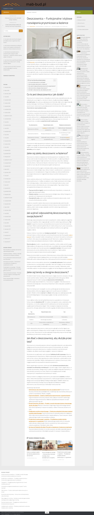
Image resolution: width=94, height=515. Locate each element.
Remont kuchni (81, 23)
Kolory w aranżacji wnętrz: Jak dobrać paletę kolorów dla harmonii (33, 453)
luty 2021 (7, 185)
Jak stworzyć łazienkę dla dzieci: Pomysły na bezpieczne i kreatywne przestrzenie (50, 427)
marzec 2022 (7, 144)
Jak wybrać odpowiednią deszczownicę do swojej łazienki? (42, 86)
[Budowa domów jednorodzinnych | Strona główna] (25, 3)
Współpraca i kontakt (8, 8)
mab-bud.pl (32, 26)
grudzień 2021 (8, 153)
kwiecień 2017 (8, 235)
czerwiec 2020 (8, 210)
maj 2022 (7, 137)
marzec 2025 (7, 112)
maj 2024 (7, 122)
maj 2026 (7, 96)
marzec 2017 (7, 238)
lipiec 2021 (7, 169)
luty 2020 (7, 222)
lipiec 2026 (7, 90)
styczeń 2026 (7, 106)
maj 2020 (7, 213)
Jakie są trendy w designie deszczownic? (38, 88)
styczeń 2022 (7, 150)
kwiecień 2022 (8, 141)
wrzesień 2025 (8, 109)
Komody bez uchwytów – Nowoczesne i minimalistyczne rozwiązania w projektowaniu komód (12, 263)
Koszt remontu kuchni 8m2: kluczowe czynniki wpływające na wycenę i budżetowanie (12, 68)
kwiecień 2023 (8, 131)
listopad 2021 (7, 156)
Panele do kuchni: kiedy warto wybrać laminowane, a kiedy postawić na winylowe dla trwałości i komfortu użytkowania (83, 89)
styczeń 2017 (7, 241)
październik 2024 (8, 115)
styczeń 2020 (7, 226)
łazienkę (32, 62)
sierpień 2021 (8, 166)
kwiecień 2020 (8, 216)
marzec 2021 (7, 182)
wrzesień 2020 (8, 200)
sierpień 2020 (8, 204)
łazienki (68, 137)
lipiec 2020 (7, 207)
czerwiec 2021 (8, 172)
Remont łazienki (81, 26)
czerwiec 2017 (8, 229)
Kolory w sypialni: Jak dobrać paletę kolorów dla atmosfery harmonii (83, 169)
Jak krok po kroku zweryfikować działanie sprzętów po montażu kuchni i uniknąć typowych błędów (12, 61)
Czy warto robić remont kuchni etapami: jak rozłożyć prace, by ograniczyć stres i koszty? (12, 41)
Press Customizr (17, 514)
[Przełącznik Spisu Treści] (54, 80)
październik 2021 (8, 159)
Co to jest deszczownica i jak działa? (37, 82)
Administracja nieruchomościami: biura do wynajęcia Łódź (44, 389)
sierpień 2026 (8, 87)
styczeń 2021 (7, 188)
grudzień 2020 (8, 191)
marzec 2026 (7, 103)
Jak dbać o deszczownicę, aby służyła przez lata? (40, 90)
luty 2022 (7, 147)
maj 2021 (7, 175)
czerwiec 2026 (8, 93)
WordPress (7, 514)
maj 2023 (7, 128)
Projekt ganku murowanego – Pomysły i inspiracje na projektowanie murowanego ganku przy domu (12, 269)
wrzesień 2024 (8, 118)
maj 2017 (7, 232)
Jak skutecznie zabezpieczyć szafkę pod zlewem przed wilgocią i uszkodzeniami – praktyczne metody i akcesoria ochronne (12, 47)
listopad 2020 (7, 194)
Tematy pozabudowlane (83, 29)
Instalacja (44, 128)
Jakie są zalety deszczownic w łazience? (38, 84)
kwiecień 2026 (8, 100)
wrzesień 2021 (8, 163)
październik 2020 (8, 197)
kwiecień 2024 (8, 125)
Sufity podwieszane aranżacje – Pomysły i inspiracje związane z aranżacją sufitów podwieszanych (12, 274)
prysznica (69, 259)
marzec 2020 (7, 219)
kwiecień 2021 (8, 178)
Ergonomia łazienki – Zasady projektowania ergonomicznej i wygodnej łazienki (49, 395)
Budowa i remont (32, 12)
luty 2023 (7, 134)
